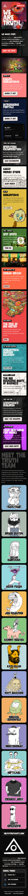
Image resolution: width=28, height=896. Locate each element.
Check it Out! (10, 94)
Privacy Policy (8, 893)
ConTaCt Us (20, 5)
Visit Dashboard (12, 161)
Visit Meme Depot (12, 446)
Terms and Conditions (18, 893)
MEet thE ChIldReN (12, 419)
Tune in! (8, 248)
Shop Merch (10, 184)
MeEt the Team (9, 51)
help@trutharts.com (14, 834)
